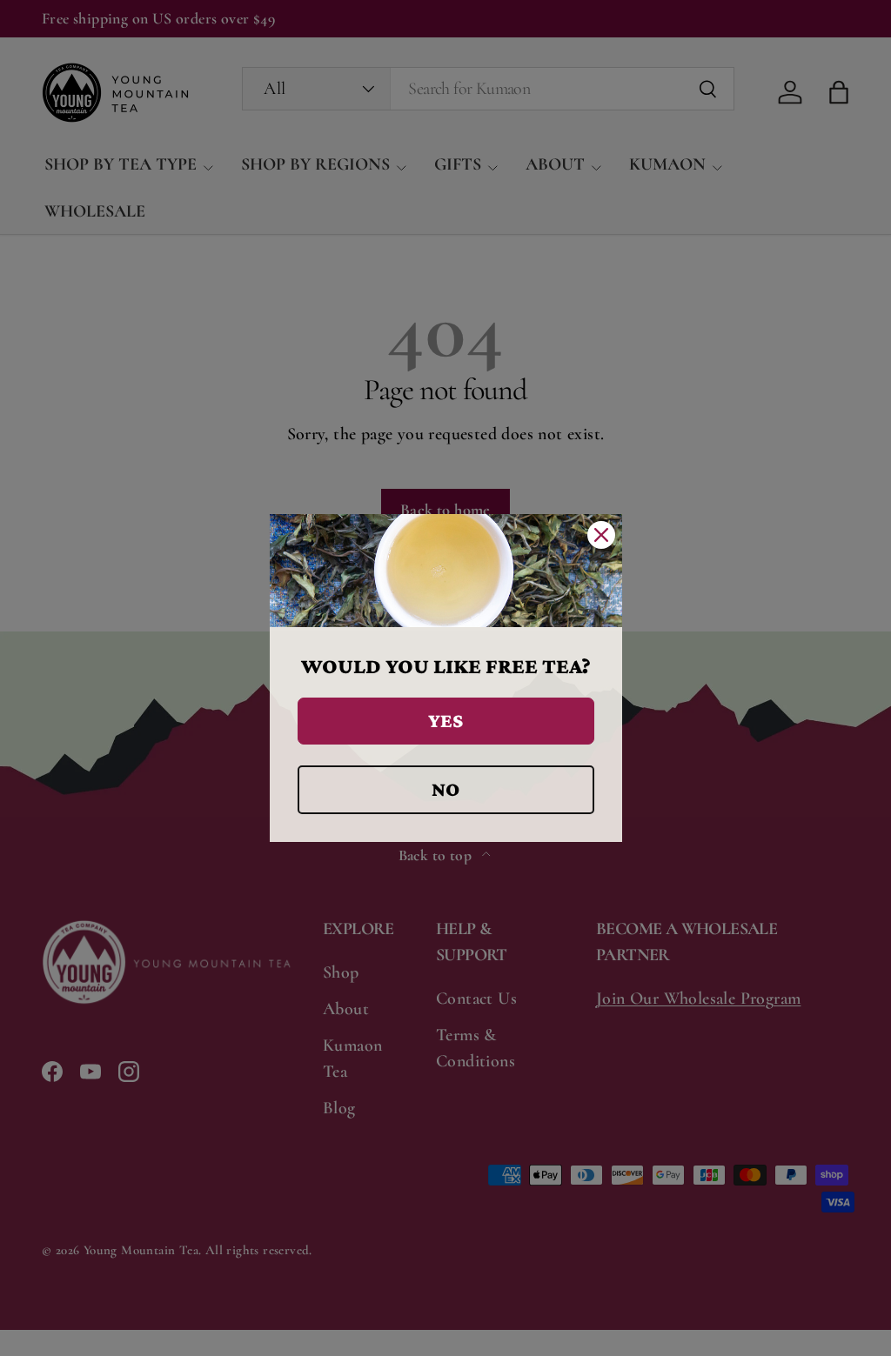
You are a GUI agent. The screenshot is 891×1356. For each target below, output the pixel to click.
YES (445, 720)
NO (445, 789)
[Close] (601, 535)
